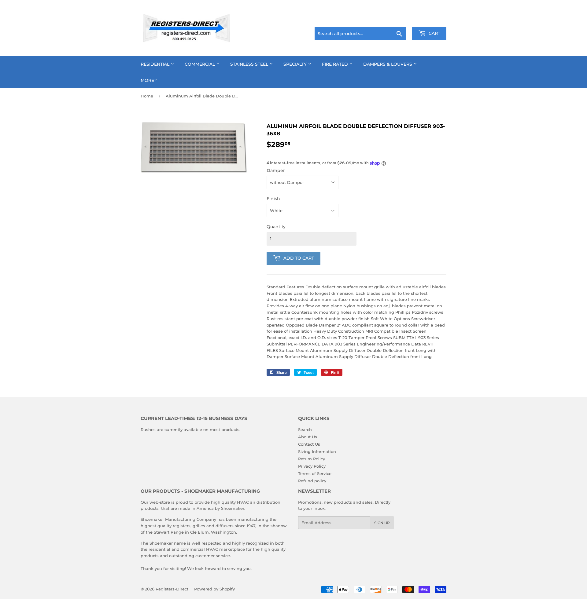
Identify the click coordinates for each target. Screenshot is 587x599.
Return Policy (311, 458)
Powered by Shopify (214, 588)
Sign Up (382, 522)
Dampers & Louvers (388, 64)
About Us (307, 436)
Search (305, 429)
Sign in (398, 19)
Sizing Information (317, 451)
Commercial (200, 64)
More (147, 80)
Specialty (295, 64)
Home (147, 95)
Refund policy (312, 480)
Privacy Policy (312, 466)
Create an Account (429, 19)
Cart (433, 33)
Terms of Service (314, 473)
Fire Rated (335, 64)
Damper (276, 170)
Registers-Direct (172, 588)
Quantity (276, 226)
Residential (156, 64)
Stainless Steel (249, 64)
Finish (273, 198)
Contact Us (309, 444)
